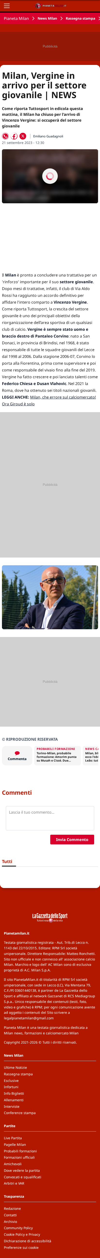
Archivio (10, 1221)
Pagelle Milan (15, 1144)
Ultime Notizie (15, 1067)
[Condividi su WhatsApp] (5, 136)
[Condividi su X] (22, 136)
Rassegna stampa (80, 18)
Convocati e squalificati (22, 1177)
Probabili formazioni (20, 1151)
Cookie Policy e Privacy (22, 1234)
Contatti (10, 1215)
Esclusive (11, 1080)
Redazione (12, 1208)
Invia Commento (72, 839)
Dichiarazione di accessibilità (27, 1241)
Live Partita (13, 1138)
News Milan (47, 18)
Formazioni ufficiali (19, 1157)
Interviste (11, 1106)
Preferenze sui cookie (21, 1247)
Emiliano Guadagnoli (48, 136)
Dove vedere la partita (22, 1170)
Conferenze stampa (20, 1112)
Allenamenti (14, 1100)
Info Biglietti (14, 1093)
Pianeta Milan (16, 18)
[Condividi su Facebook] (14, 136)
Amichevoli (13, 1164)
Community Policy (18, 1228)
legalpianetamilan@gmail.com (29, 1018)
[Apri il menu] (7, 6)
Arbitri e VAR (14, 1183)
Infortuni (11, 1087)
